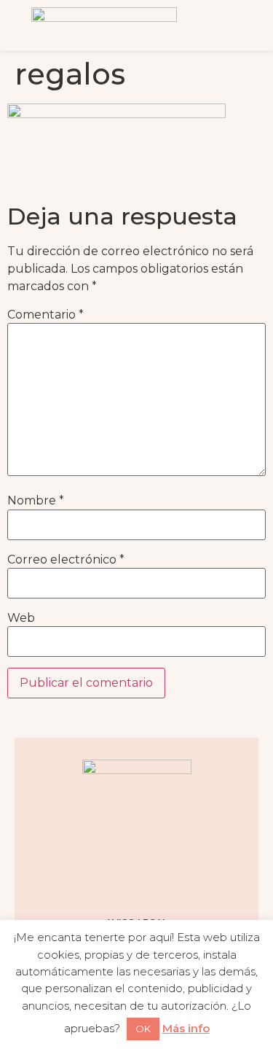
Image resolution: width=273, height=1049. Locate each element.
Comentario (45, 315)
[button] (233, 25)
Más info (186, 1028)
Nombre (35, 501)
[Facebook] (118, 881)
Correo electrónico (65, 560)
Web (21, 618)
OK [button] (143, 1028)
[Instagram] (82, 881)
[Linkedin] (191, 881)
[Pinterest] (155, 881)
